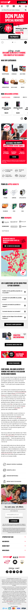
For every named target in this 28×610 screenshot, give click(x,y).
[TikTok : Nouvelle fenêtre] (7, 571)
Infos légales (5, 550)
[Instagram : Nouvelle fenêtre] (10, 571)
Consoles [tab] (17, 97)
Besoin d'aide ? (6, 546)
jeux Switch (17, 408)
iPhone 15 (3, 395)
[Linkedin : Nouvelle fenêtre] (21, 571)
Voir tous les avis (17, 557)
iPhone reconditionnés (20, 392)
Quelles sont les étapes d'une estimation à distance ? (12, 317)
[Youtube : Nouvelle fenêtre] (17, 571)
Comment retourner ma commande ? (11, 311)
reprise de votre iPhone (6, 453)
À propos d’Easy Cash (7, 537)
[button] (17, 254)
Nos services (5, 541)
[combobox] (14, 10)
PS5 (11, 404)
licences (23, 406)
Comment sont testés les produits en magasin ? (11, 305)
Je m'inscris (14, 521)
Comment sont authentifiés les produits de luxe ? (12, 299)
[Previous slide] (2, 42)
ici (25, 602)
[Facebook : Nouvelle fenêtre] (14, 571)
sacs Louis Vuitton (10, 435)
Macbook (19, 417)
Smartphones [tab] (6, 97)
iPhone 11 (13, 393)
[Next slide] (25, 42)
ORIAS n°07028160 (9, 601)
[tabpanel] (14, 109)
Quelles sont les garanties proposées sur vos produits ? (12, 292)
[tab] (12, 42)
